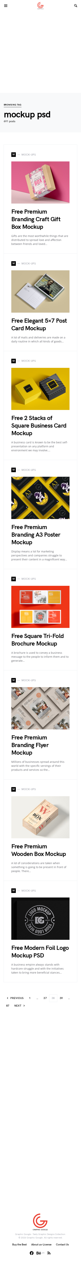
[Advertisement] (40, 52)
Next (17, 1005)
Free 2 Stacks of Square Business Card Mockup (38, 426)
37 (45, 998)
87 (7, 1005)
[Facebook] (32, 1253)
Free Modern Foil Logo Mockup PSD (40, 951)
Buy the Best (19, 1244)
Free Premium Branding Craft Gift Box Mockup (35, 219)
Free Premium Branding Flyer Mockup (30, 745)
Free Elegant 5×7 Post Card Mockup (39, 324)
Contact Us (62, 1244)
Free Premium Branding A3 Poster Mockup (35, 535)
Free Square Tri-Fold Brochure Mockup (37, 639)
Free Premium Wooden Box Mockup (38, 850)
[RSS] (48, 1253)
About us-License (41, 1244)
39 (61, 998)
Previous (17, 998)
